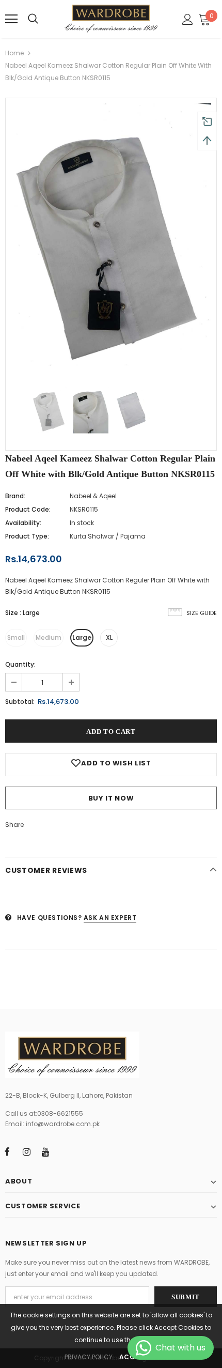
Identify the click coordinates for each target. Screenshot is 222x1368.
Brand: (15, 495)
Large (81, 637)
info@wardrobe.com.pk (63, 1123)
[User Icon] (187, 19)
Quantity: (20, 664)
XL (109, 637)
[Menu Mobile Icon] (11, 19)
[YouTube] (45, 1151)
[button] (205, 19)
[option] (111, 237)
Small (16, 637)
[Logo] (111, 19)
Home (14, 53)
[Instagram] (26, 1151)
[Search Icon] (33, 19)
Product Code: (28, 509)
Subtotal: (20, 701)
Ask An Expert (110, 917)
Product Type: (27, 536)
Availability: (23, 522)
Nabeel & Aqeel (93, 495)
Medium (48, 637)
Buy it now (111, 798)
